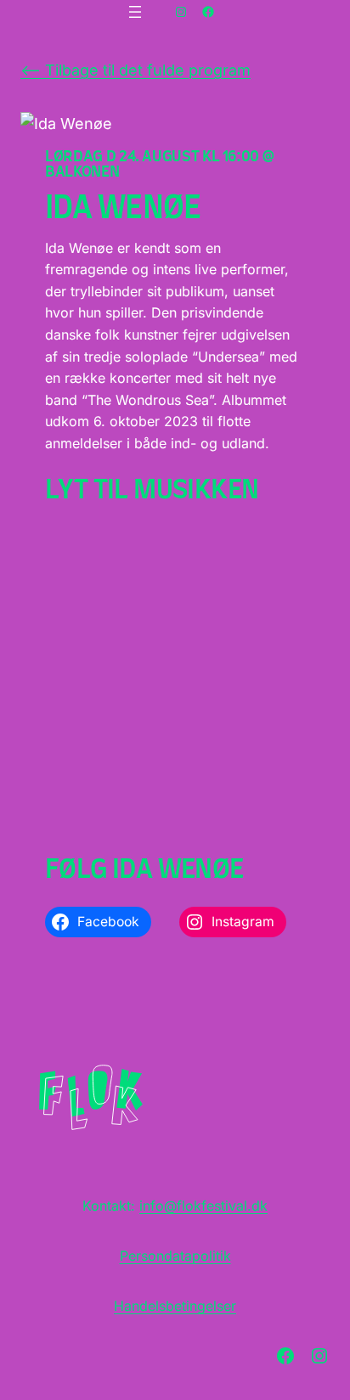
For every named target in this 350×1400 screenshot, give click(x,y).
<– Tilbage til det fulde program (135, 70)
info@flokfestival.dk (203, 1205)
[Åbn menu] (135, 12)
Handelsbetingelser (175, 1305)
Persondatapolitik (175, 1255)
